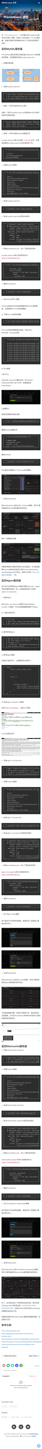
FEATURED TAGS (7, 1402)
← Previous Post (10, 1356)
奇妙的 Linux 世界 (9, 3)
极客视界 (4, 1417)
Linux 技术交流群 (26, 1417)
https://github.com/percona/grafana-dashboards (20, 1339)
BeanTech (16, 1436)
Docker (7, 12)
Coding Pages (33, 1434)
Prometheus (15, 12)
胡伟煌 (33, 1436)
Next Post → (34, 1356)
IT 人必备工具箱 (14, 1417)
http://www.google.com (11, 1331)
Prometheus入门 (11, 35)
